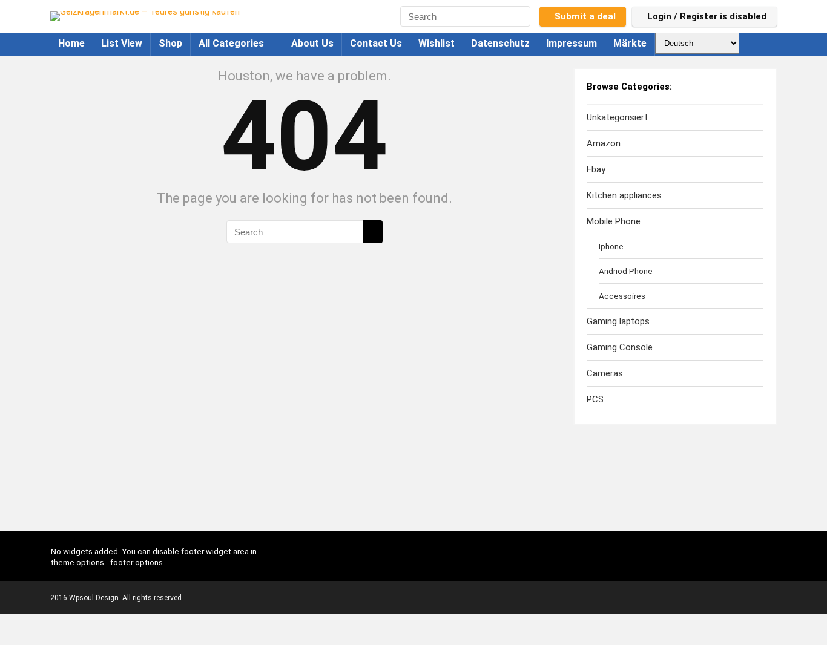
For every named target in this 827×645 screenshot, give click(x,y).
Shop (170, 43)
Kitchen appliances (624, 195)
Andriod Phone (626, 271)
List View (121, 43)
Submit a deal (585, 16)
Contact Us (376, 43)
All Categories (231, 43)
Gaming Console (620, 347)
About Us (312, 43)
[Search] (523, 16)
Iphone (611, 246)
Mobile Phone (614, 221)
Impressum (571, 43)
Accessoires (622, 296)
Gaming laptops (618, 321)
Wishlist (436, 43)
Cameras (605, 373)
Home (71, 43)
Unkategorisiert (617, 117)
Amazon (604, 143)
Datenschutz (500, 43)
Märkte (630, 43)
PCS (595, 399)
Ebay (596, 169)
